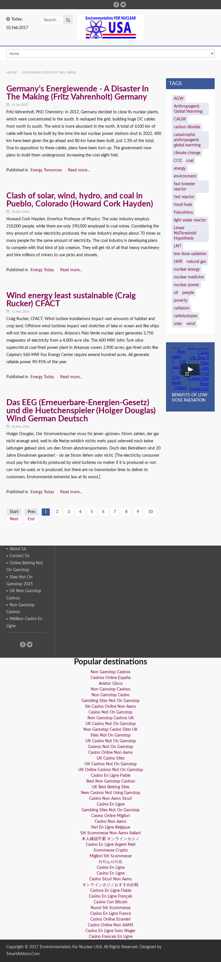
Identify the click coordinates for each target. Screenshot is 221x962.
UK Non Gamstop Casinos (23, 594)
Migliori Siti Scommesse (110, 856)
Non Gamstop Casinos (20, 608)
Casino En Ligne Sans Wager (110, 931)
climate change (187, 153)
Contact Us (19, 556)
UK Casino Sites (111, 758)
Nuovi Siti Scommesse (110, 908)
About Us (17, 549)
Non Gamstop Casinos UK (110, 718)
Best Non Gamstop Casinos (110, 781)
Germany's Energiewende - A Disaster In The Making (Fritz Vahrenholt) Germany (77, 93)
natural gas (196, 262)
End (31, 519)
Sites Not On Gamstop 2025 (19, 580)
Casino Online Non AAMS (111, 925)
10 (150, 512)
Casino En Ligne (111, 804)
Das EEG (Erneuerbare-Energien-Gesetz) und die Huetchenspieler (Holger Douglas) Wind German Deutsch (81, 411)
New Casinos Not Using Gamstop (110, 793)
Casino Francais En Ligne (110, 937)
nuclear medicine (189, 277)
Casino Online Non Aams (110, 753)
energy (180, 169)
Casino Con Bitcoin (110, 902)
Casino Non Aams (110, 822)
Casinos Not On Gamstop (110, 747)
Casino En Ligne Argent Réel (110, 845)
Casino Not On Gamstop (110, 712)
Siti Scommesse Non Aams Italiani (110, 833)
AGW (179, 99)
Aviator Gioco (111, 684)
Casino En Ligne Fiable (110, 776)
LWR (178, 262)
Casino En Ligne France (110, 914)
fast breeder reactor (184, 186)
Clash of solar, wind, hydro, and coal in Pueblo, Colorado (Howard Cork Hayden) (79, 200)
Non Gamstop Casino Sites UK (110, 730)
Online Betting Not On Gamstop (24, 566)
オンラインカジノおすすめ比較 (110, 885)
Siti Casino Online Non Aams (110, 707)
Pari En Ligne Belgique (110, 827)
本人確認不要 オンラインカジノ (110, 839)
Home (11, 72)
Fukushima (183, 213)
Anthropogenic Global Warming (188, 109)
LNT (177, 246)
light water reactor (190, 220)
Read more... (79, 170)
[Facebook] (116, 4)
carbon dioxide (187, 127)
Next (14, 519)
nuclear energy (187, 269)
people (188, 293)
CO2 (178, 161)
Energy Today (42, 270)
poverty (180, 301)
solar (178, 324)
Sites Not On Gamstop (110, 735)
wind (190, 324)
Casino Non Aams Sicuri (110, 799)
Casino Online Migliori (110, 816)
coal (189, 161)
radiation (182, 308)
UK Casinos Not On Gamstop (111, 764)
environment (185, 176)
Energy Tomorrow (46, 170)
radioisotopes (185, 316)
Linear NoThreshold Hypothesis (185, 233)
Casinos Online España (111, 678)
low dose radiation (190, 254)
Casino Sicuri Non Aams (110, 879)
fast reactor (184, 197)
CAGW (180, 119)
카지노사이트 (110, 862)
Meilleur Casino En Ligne (24, 622)
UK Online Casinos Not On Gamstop (110, 770)
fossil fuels (183, 205)
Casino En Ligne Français (110, 896)
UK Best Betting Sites (110, 787)
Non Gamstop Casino (110, 695)
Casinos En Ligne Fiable (110, 891)
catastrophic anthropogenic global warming (187, 140)
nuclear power (186, 285)
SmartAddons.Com (23, 954)
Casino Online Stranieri (110, 919)
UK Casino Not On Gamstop (110, 724)
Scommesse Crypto (111, 850)
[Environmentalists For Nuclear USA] (110, 27)
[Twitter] (123, 4)
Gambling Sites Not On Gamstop (110, 701)
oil (176, 293)
